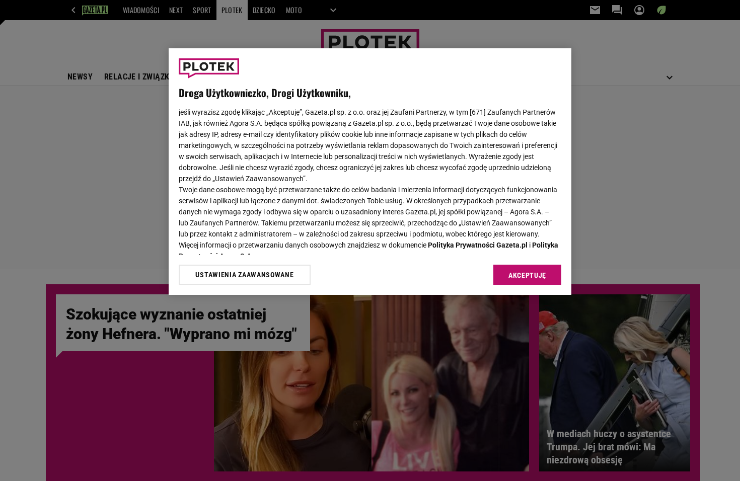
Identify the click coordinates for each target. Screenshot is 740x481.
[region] (370, 171)
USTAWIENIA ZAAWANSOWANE (244, 275)
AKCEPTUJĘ (527, 275)
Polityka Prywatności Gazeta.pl (478, 245)
